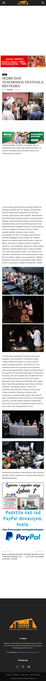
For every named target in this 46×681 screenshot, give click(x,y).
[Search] (43, 3)
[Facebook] (17, 667)
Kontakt (8, 675)
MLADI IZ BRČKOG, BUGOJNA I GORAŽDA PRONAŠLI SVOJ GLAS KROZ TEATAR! (12, 556)
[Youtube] (29, 667)
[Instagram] (23, 667)
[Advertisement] (23, 30)
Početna (4, 71)
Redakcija (10, 89)
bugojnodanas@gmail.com (29, 652)
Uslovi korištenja (35, 675)
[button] (3, 3)
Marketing (16, 675)
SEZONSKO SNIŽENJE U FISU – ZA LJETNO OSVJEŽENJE (33, 555)
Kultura (11, 71)
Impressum (24, 675)
